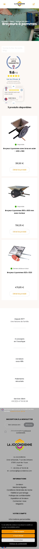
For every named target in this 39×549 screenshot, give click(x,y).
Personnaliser (18, 540)
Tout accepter (19, 532)
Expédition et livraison (19, 498)
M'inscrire (29, 425)
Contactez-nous (19, 501)
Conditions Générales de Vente (19, 490)
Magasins (19, 504)
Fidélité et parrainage (19, 493)
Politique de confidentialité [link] (18, 543)
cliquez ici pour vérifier (17, 411)
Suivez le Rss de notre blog (12, 49)
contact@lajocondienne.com (21, 471)
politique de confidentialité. (23, 431)
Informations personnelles (19, 519)
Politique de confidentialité (19, 495)
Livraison (19, 484)
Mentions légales (19, 487)
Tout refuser (18, 536)
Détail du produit (19, 169)
